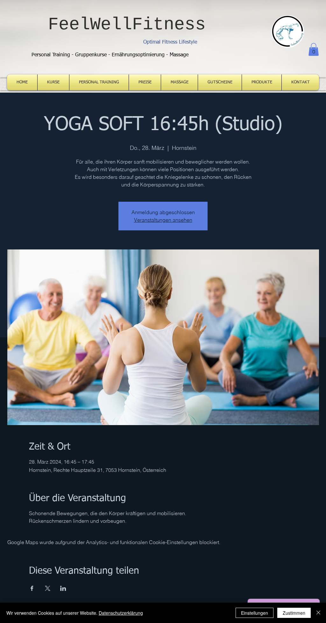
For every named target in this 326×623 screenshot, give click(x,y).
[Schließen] (318, 613)
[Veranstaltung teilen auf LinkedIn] (63, 588)
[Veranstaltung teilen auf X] (48, 588)
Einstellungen (254, 613)
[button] (313, 49)
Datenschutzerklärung (121, 613)
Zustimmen (294, 613)
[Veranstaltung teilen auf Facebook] (32, 588)
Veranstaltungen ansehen (163, 220)
